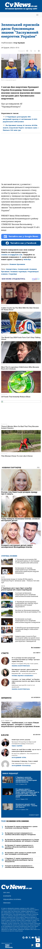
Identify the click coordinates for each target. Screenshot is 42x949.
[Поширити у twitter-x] (31, 51)
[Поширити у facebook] (27, 51)
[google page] (24, 937)
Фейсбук (27, 259)
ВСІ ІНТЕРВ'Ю (36, 697)
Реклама (6, 903)
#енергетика (11, 269)
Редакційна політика (12, 899)
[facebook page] (27, 937)
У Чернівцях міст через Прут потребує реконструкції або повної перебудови (16, 589)
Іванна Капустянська (21, 666)
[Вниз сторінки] (38, 945)
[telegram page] (36, 937)
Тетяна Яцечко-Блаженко (22, 675)
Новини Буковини (17, 264)
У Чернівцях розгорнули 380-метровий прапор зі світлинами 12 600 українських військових (20, 119)
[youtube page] (33, 937)
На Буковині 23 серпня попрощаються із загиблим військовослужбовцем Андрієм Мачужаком (27, 570)
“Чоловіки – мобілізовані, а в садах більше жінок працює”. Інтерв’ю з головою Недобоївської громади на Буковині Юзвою (20, 724)
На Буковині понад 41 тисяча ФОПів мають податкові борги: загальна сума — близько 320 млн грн (21, 127)
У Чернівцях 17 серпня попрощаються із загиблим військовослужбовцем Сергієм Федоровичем (19, 860)
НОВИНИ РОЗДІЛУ (34, 815)
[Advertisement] (21, 160)
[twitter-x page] (30, 937)
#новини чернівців (18, 271)
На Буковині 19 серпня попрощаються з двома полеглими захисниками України (21, 827)
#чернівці (12, 274)
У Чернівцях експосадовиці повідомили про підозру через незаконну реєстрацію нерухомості (26, 604)
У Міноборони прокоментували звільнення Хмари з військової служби (27, 629)
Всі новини (36, 648)
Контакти (7, 896)
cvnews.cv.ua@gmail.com (11, 255)
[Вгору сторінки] (38, 940)
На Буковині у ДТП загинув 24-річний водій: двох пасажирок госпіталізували (20, 853)
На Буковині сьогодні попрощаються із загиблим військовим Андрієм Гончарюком (27, 620)
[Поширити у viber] (35, 51)
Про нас (6, 892)
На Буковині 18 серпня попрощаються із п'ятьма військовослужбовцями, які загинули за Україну (22, 840)
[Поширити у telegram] (39, 51)
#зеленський (23, 269)
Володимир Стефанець (21, 765)
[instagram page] (39, 937)
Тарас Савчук (17, 746)
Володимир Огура (19, 757)
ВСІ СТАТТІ (37, 652)
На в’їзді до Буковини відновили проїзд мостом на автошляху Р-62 (28, 611)
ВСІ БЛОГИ (37, 734)
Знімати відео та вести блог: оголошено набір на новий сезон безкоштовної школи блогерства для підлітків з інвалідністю (27, 639)
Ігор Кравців (19, 43)
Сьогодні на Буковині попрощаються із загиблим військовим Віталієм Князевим (26, 594)
